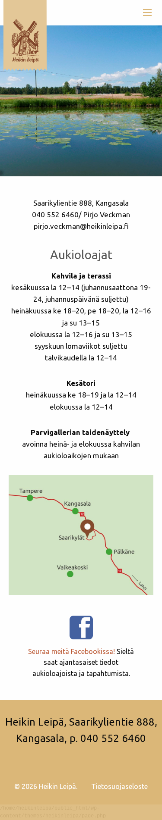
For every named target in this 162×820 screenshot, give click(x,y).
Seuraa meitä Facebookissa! (71, 651)
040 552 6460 (113, 738)
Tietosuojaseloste (119, 786)
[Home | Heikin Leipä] (25, 35)
